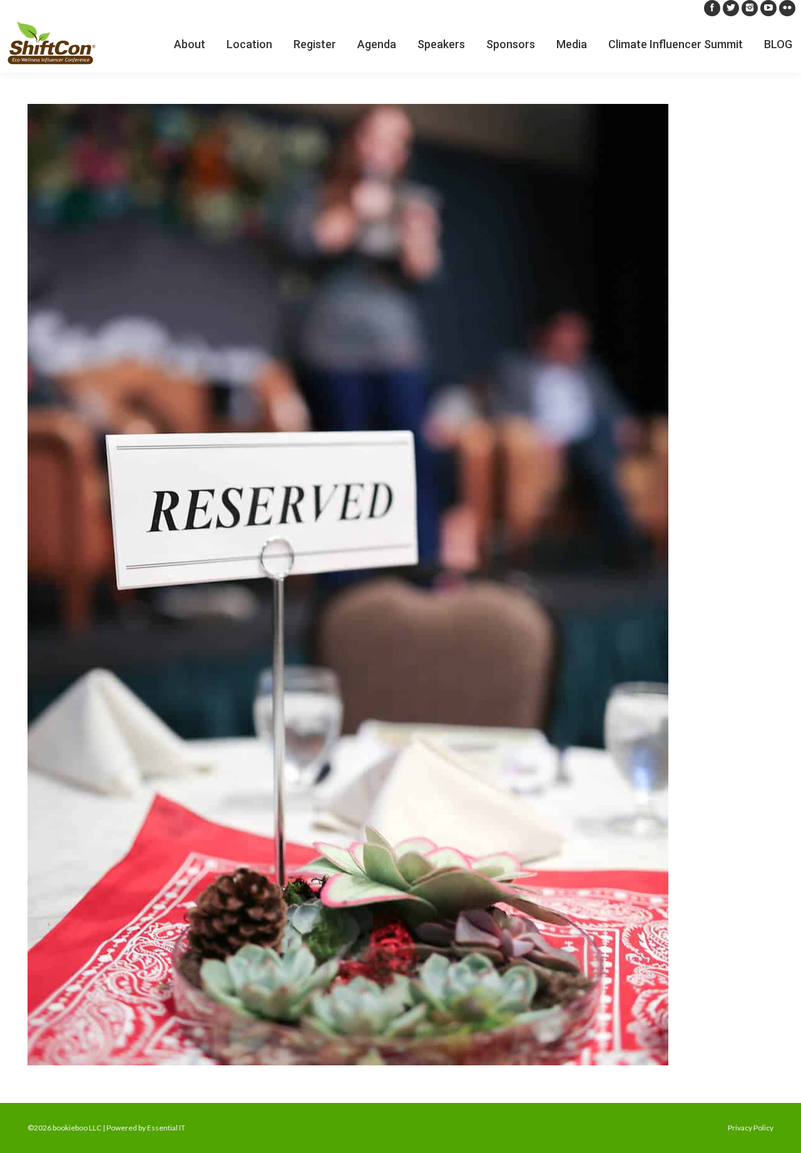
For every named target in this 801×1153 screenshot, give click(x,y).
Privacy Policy (750, 1127)
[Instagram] (750, 8)
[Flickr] (787, 8)
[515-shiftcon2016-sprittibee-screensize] (400, 584)
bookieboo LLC (77, 1127)
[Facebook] (712, 8)
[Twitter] (731, 8)
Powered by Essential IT (145, 1127)
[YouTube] (768, 8)
